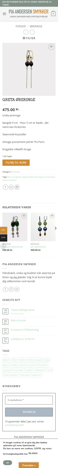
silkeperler (40, 369)
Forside (21, 26)
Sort (50, 369)
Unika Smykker (9, 180)
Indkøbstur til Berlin (23, 339)
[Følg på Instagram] (11, 289)
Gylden (14, 364)
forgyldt (17, 176)
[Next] (55, 234)
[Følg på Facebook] (5, 289)
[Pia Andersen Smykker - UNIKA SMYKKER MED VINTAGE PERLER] (29, 11)
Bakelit (6, 359)
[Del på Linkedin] (17, 187)
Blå (14, 359)
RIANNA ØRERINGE (12, 246)
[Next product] (25, 32)
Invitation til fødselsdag (25, 329)
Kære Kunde (18, 320)
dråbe (21, 359)
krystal (32, 364)
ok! (7, 462)
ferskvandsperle (35, 359)
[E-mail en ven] (11, 187)
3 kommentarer (20, 313)
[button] (4, 14)
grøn (5, 364)
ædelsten (36, 374)
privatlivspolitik (14, 425)
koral (23, 364)
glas (48, 359)
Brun (10, 176)
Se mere (33, 453)
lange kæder (28, 176)
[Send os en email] (17, 289)
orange (28, 369)
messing (18, 369)
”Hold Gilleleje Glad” (23, 310)
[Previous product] (32, 32)
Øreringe (36, 26)
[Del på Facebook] (5, 187)
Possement (49, 176)
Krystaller (42, 364)
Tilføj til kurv (16, 162)
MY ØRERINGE (38, 246)
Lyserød (7, 369)
